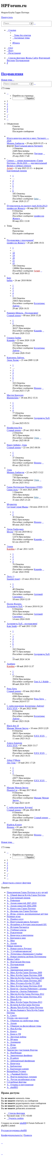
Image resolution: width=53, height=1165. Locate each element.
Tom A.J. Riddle (41, 681)
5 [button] (7, 111)
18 (13, 253)
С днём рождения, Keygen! (20, 807)
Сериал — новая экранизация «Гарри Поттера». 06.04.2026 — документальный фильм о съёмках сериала (27, 163)
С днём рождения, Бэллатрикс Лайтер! (25, 706)
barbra (9, 280)
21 (13, 260)
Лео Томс (11, 763)
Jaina (36, 198)
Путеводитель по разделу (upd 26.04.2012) (27, 206)
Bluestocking (13, 398)
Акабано (11, 664)
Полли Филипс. (14, 604)
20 (13, 258)
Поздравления (12, 74)
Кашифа (38, 331)
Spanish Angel (13, 579)
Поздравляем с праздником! (20, 240)
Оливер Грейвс (14, 338)
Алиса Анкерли (14, 743)
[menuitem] (21, 35)
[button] (7, 93)
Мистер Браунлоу (15, 395)
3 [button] (7, 106)
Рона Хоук (12, 688)
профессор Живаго (16, 208)
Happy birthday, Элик (17, 445)
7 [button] (7, 116)
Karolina (11, 549)
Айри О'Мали (13, 760)
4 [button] (7, 109)
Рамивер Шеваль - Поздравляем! (22, 313)
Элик (36, 438)
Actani (10, 168)
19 (13, 255)
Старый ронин (14, 315)
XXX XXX (12, 708)
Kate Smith (12, 626)
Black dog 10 (13, 726)
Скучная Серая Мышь (17, 507)
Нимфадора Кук (14, 428)
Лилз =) (10, 576)
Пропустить (7, 17)
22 (13, 263)
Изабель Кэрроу (14, 824)
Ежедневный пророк (17, 170)
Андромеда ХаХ (42, 418)
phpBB (23, 1123)
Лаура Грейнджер (15, 529)
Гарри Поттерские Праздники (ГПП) (24, 487)
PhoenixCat (12, 790)
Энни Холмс (13, 360)
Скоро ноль (12, 489)
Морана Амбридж (15, 143)
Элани (10, 546)
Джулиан (38, 153)
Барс (9, 278)
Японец (37, 388)
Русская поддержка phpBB (14, 1130)
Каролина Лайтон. (16, 357)
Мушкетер (12, 504)
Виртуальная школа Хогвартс (29, 146)
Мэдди (10, 532)
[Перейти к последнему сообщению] (44, 153)
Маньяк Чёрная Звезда (17, 728)
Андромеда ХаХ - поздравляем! (22, 623)
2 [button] (7, 103)
